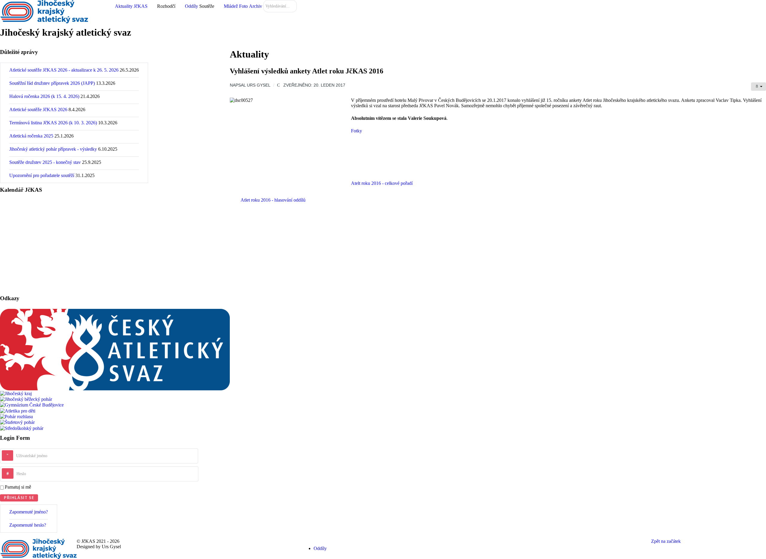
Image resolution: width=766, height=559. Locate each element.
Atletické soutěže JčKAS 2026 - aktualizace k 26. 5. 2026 (63, 69)
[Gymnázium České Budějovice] (32, 404)
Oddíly (320, 548)
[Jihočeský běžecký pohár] (26, 398)
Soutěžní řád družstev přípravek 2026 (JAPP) (52, 83)
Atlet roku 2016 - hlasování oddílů (273, 200)
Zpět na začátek (666, 541)
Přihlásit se (19, 498)
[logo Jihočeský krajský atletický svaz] (44, 11)
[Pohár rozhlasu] (16, 416)
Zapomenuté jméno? (28, 511)
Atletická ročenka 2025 (31, 135)
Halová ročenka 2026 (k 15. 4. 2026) (44, 96)
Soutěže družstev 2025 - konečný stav (45, 162)
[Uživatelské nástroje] (758, 86)
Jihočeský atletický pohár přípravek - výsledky (53, 149)
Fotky (356, 130)
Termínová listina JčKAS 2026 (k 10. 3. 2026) (53, 122)
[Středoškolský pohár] (21, 427)
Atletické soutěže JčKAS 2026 (38, 109)
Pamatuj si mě (18, 486)
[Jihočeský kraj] (16, 392)
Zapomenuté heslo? (27, 525)
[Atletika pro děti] (17, 410)
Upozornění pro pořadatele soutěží (41, 175)
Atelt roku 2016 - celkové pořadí (382, 183)
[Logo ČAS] (115, 349)
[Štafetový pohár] (17, 421)
